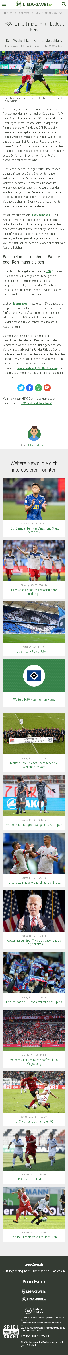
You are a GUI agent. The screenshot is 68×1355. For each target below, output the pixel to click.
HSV (48, 271)
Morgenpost (20, 303)
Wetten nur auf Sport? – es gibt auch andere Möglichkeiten (34, 942)
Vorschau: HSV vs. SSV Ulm (34, 651)
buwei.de (25, 1328)
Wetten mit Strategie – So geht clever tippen (34, 825)
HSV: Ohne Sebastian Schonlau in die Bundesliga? (34, 592)
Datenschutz (41, 1271)
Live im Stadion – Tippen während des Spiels (34, 1002)
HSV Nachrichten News (19, 13)
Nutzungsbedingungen (16, 1271)
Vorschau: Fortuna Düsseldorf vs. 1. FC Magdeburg (34, 1062)
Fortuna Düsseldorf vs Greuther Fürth (34, 1237)
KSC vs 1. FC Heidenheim (34, 1179)
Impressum (58, 1271)
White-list (33, 1345)
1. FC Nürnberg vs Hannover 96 (34, 1121)
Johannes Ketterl (38, 445)
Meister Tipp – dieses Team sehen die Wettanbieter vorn (34, 765)
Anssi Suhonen (41, 215)
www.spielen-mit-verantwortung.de (49, 1328)
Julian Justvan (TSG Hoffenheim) (37, 368)
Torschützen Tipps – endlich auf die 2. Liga (34, 882)
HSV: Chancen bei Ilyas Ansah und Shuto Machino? (34, 530)
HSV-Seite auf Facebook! (36, 403)
